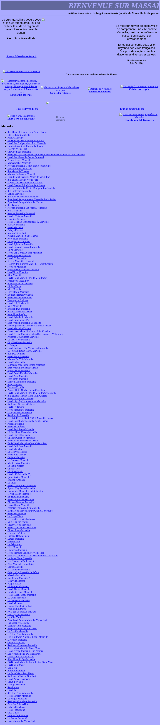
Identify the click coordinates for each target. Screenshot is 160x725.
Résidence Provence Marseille (22, 645)
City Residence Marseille (20, 342)
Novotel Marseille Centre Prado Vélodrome (29, 165)
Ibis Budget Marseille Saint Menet (24, 648)
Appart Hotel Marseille (19, 370)
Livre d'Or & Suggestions (21, 118)
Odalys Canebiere (16, 707)
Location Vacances (17, 219)
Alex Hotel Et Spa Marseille (21, 659)
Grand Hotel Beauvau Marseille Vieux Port (29, 177)
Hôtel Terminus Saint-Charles (22, 628)
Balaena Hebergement (18, 536)
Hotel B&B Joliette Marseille (22, 594)
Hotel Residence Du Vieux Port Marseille (28, 348)
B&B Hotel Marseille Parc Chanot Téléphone (30, 510)
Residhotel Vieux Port (18, 280)
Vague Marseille (15, 566)
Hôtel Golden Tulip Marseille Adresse (26, 185)
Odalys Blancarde (16, 580)
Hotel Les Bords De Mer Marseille (25, 252)
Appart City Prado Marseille (21, 488)
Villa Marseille (15, 306)
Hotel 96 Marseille (17, 266)
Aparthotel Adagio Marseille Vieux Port (27, 620)
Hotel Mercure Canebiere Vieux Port (26, 552)
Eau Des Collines (16, 353)
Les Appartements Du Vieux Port (24, 653)
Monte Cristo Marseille (19, 463)
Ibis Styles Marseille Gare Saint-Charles (27, 395)
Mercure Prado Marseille (20, 168)
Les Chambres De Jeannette (21, 561)
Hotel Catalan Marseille (19, 695)
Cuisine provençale (139, 89)
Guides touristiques (60, 93)
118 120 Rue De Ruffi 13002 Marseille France (30, 418)
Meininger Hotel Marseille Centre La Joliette (29, 325)
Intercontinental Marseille (20, 283)
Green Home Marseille (19, 505)
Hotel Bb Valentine (17, 513)
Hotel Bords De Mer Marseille (23, 373)
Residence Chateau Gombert (22, 676)
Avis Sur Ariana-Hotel (19, 704)
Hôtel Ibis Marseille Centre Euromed (26, 157)
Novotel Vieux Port (17, 149)
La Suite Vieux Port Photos (21, 673)
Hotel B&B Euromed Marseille (23, 440)
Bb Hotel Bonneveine (18, 496)
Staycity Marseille (16, 224)
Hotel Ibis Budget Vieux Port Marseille (27, 143)
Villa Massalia (14, 289)
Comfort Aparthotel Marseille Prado (25, 146)
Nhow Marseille (15, 137)
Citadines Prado (15, 471)
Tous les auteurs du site (132, 109)
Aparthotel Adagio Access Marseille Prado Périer (32, 199)
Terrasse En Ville (16, 387)
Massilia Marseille (16, 575)
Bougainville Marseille (19, 477)
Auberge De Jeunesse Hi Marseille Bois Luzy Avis (33, 555)
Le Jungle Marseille (17, 698)
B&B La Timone (16, 407)
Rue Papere (13, 687)
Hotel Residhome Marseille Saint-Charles (28, 421)
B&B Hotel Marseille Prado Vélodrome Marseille (32, 393)
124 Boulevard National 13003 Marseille (28, 637)
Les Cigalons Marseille (19, 614)
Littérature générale (21, 94)
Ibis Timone (13, 205)
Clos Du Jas (13, 712)
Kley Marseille (15, 384)
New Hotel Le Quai (17, 314)
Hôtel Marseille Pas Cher (20, 297)
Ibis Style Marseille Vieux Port (23, 179)
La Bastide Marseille (18, 631)
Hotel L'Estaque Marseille (20, 216)
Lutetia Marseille (16, 538)
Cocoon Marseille (16, 642)
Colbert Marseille (16, 457)
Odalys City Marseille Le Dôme (23, 572)
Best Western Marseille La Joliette (24, 322)
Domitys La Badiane (18, 300)
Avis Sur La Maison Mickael (22, 611)
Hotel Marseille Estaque (19, 328)
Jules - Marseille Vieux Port (21, 721)
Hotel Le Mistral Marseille (20, 398)
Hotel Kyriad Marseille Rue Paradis (25, 651)
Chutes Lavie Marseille (19, 530)
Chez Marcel (14, 468)
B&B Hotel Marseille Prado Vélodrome (27, 278)
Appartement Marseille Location (23, 269)
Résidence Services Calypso (21, 404)
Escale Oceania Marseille (20, 311)
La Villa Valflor (15, 617)
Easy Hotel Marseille (18, 379)
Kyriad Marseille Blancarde (21, 261)
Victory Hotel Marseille (19, 524)
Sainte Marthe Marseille (19, 625)
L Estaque (12, 345)
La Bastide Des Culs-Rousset (22, 519)
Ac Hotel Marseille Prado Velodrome (26, 140)
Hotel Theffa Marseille (19, 589)
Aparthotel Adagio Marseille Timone (26, 202)
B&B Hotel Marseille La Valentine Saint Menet (31, 662)
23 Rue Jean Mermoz (18, 586)
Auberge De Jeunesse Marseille (23, 336)
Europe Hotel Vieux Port (20, 606)
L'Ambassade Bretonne (19, 494)
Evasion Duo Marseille (19, 308)
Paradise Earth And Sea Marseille (24, 508)
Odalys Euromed (16, 230)
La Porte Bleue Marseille (20, 558)
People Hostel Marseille (19, 160)
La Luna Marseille (17, 597)
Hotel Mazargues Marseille (21, 409)
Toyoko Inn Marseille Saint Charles (25, 182)
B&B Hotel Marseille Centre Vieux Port (27, 443)
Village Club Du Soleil (19, 241)
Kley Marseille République (21, 564)
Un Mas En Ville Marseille (21, 656)
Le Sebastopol (15, 544)
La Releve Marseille (17, 451)
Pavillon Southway (17, 609)
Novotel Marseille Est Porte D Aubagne (27, 207)
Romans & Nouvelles (100, 91)
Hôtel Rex (13, 690)
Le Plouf (12, 482)
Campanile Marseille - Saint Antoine (25, 491)
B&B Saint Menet (16, 665)
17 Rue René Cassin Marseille (22, 432)
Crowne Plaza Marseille (19, 151)
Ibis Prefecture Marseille (19, 191)
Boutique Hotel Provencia (20, 294)
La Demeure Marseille (19, 600)
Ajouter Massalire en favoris (21, 56)
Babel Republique (16, 670)
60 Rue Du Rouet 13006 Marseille (25, 350)
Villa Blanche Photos (18, 522)
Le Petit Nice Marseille (19, 339)
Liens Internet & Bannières (139, 120)
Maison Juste (14, 541)
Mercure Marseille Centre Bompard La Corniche (31, 188)
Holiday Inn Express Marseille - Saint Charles (30, 264)
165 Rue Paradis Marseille (20, 634)
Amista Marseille (16, 423)
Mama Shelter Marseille (19, 163)
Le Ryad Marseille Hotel (20, 412)
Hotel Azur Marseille (18, 376)
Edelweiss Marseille (17, 550)
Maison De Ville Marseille (20, 359)
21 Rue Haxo (14, 286)
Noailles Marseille (16, 362)
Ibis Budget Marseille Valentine (23, 196)
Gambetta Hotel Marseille (20, 592)
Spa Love (12, 667)
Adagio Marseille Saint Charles (23, 235)
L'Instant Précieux (16, 533)
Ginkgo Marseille (16, 684)
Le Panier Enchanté (17, 718)
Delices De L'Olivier (18, 715)
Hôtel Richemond (16, 709)
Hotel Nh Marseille (17, 454)
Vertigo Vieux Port (17, 233)
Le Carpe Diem (15, 516)
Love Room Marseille (18, 292)
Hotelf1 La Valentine (18, 272)
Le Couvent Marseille (18, 460)
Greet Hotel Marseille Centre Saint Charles (29, 331)
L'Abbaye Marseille (17, 639)
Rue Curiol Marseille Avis (20, 578)
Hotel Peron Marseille (18, 356)
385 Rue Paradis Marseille (20, 693)
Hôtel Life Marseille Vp (19, 474)
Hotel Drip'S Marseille (19, 303)
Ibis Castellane (15, 210)
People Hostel (14, 583)
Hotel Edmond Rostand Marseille (24, 247)
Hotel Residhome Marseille (21, 429)
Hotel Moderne (15, 603)
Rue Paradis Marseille (18, 415)
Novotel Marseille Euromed (21, 213)
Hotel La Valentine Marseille (22, 527)
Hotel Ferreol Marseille (19, 435)
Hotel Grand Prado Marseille (22, 485)
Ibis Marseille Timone (18, 171)
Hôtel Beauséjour (16, 426)
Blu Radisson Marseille (19, 135)
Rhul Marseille (15, 275)
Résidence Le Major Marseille (22, 701)
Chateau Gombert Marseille (21, 437)
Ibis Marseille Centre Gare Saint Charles (27, 132)
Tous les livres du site (27, 109)
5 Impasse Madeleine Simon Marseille (26, 365)
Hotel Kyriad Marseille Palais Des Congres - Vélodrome (35, 334)
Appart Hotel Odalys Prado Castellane (26, 390)
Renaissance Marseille (18, 623)
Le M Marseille (15, 250)
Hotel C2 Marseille (17, 258)
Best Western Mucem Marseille (23, 367)
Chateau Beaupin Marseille (21, 502)
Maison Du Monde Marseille (22, 174)
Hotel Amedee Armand (19, 679)
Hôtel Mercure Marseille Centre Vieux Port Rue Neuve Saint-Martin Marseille (46, 154)
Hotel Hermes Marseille (19, 255)
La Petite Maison (16, 465)
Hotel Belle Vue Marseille (20, 446)
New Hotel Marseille (18, 238)
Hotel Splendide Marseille (20, 244)
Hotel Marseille (15, 227)
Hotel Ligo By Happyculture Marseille (27, 401)
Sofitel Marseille (16, 193)
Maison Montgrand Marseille (22, 381)
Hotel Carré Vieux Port (19, 320)
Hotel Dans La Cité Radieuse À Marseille (28, 221)
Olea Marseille (15, 547)
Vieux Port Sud (15, 681)
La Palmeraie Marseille (19, 569)
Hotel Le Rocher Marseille (21, 499)
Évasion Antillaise (16, 480)
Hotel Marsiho (15, 449)
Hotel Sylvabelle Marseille (21, 317)
